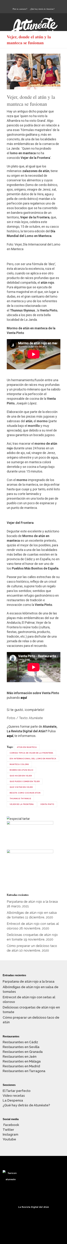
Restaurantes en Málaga (22, 1061)
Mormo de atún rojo (21, 770)
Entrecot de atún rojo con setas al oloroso (29, 999)
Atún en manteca (27, 747)
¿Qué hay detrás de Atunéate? (42, 8)
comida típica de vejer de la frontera (31, 753)
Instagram (10, 1134)
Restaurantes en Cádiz (20, 1042)
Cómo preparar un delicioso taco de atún (31, 1020)
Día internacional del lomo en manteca (33, 759)
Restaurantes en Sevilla (21, 1047)
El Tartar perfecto (17, 1091)
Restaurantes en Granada (23, 1052)
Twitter (8, 1129)
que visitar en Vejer (21, 787)
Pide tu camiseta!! (20, 8)
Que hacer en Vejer (21, 776)
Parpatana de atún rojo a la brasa (32, 901)
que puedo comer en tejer (25, 781)
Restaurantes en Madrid (21, 1066)
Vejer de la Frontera (22, 804)
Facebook (11, 1125)
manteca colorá (19, 764)
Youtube (9, 1139)
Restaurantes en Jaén (19, 1056)
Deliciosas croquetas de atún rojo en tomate (31, 1009)
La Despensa (13, 1100)
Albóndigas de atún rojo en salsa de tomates (30, 989)
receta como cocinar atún (25, 793)
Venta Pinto (47, 804)
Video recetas (14, 1095)
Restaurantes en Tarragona (24, 1071)
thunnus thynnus (20, 798)
